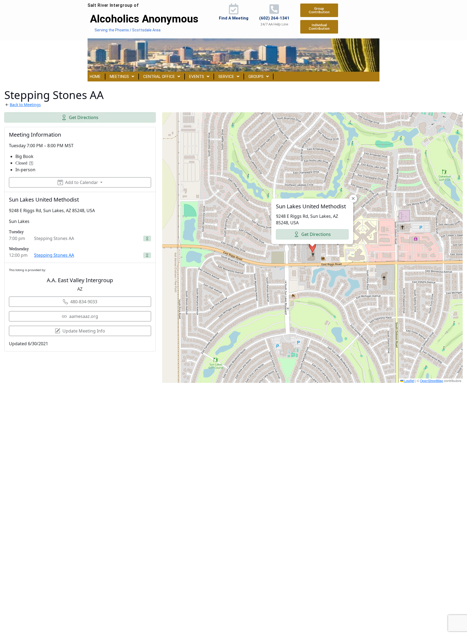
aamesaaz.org (83, 316)
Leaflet (408, 380)
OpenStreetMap (431, 380)
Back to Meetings (25, 104)
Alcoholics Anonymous (144, 19)
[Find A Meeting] (233, 9)
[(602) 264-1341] (274, 9)
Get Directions (83, 117)
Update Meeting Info (83, 331)
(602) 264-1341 (274, 18)
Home (95, 76)
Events (196, 76)
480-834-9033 (83, 302)
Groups (255, 76)
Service (226, 76)
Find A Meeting (233, 18)
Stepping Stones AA (54, 255)
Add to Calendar (81, 182)
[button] (312, 247)
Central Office (159, 76)
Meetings (119, 76)
